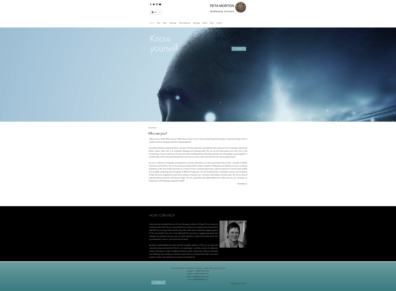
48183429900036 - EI (200, 279)
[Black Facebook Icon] (150, 4)
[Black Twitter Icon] (154, 4)
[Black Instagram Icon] (157, 4)
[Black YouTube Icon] (160, 4)
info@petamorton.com (200, 276)
